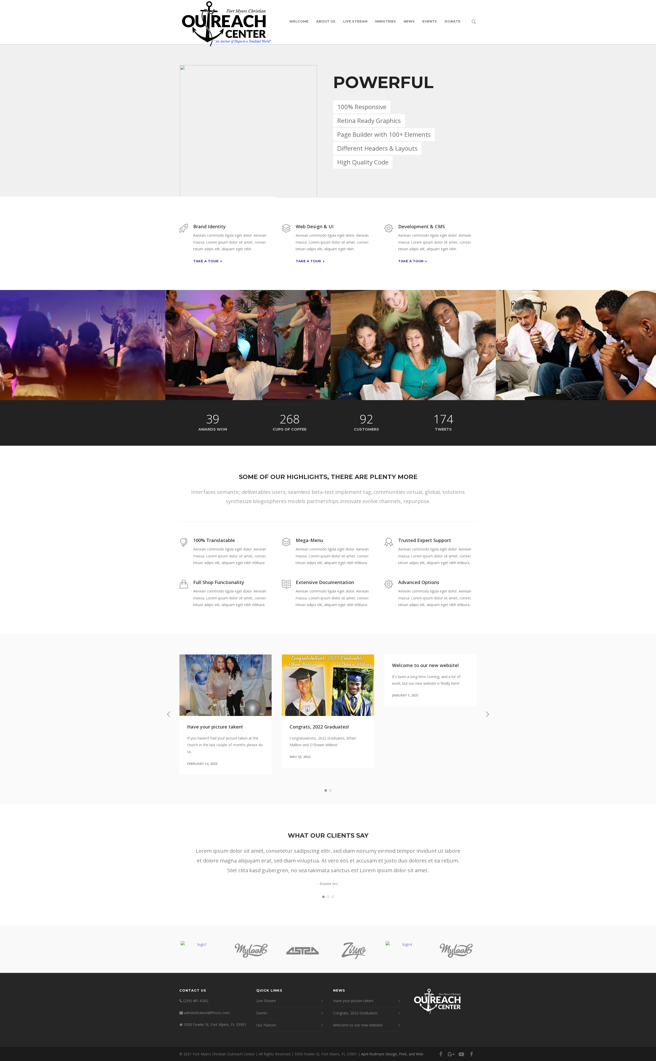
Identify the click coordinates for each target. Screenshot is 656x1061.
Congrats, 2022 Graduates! (319, 727)
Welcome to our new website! (425, 665)
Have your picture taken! (215, 727)
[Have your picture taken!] (225, 685)
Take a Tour (206, 261)
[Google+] (451, 1054)
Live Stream (355, 21)
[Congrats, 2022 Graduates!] (328, 685)
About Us (325, 21)
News (409, 21)
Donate (452, 21)
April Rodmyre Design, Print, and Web (392, 1054)
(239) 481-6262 (195, 1000)
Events (429, 21)
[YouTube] (461, 1054)
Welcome (299, 21)
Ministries (385, 21)
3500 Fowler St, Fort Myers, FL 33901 (215, 1024)
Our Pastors (266, 1025)
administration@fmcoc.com (207, 1012)
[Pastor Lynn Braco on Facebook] (471, 1054)
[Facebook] (441, 1054)
